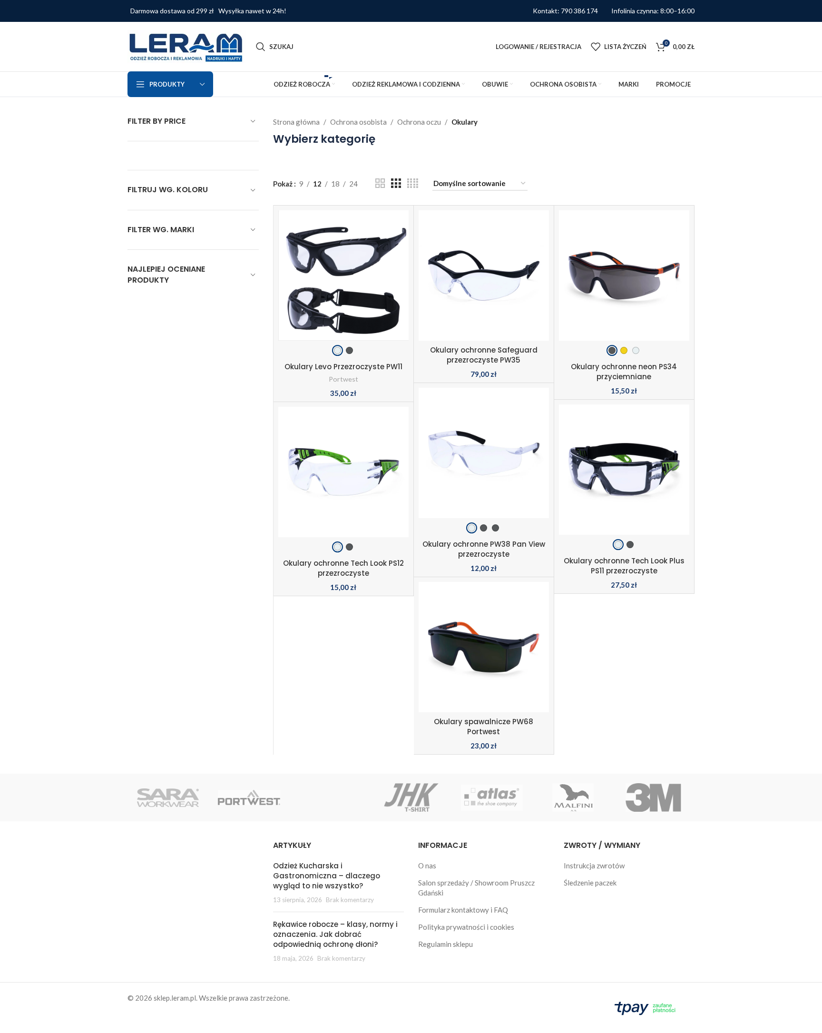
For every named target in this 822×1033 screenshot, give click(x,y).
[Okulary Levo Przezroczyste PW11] (343, 282)
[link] (337, 350)
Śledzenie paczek (590, 882)
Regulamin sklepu (445, 944)
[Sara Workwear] (167, 797)
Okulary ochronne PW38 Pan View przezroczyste (483, 549)
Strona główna (296, 122)
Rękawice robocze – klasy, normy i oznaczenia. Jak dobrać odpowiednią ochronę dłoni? (335, 934)
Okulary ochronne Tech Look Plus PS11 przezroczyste (624, 566)
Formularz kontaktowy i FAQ (463, 909)
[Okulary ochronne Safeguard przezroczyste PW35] (484, 275)
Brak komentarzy (350, 900)
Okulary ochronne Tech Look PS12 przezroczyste (343, 568)
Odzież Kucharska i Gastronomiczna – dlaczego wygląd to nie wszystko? (326, 876)
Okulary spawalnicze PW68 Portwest (483, 727)
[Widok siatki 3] (396, 183)
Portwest (343, 379)
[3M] (654, 797)
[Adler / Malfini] (572, 797)
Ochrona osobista (358, 122)
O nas (427, 865)
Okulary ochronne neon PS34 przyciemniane (624, 372)
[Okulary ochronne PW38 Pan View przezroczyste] (484, 460)
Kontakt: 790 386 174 (565, 11)
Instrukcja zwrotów (594, 865)
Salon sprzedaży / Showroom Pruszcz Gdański (476, 887)
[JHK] (411, 797)
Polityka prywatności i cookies (466, 927)
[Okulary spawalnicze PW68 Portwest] (484, 647)
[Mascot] (330, 797)
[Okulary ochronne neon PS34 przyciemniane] (624, 282)
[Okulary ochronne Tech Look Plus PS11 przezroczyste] (624, 476)
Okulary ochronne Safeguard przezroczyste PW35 (484, 355)
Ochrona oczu (419, 122)
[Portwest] (248, 797)
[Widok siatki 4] (412, 183)
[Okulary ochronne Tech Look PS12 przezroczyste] (343, 479)
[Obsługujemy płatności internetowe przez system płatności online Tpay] (647, 1007)
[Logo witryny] (186, 45)
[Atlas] (491, 797)
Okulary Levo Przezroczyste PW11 (343, 367)
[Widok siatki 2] (380, 183)
